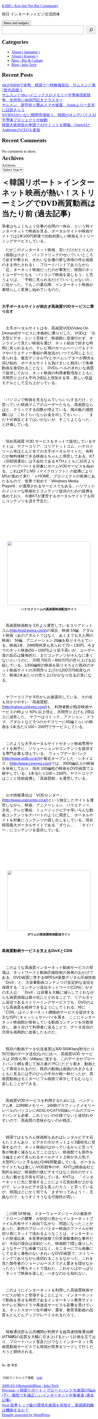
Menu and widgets (16, 23)
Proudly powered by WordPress (26, 1415)
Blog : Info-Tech (23, 65)
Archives (8, 165)
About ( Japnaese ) (25, 52)
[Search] (91, 30)
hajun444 (27, 1386)
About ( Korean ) (24, 56)
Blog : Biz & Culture (27, 60)
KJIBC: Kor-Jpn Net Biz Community (30, 6)
